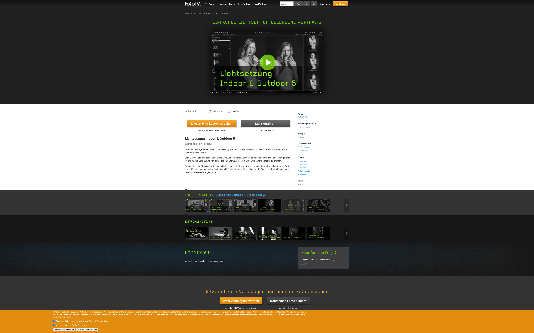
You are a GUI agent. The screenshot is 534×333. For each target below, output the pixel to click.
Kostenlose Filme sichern (288, 301)
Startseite (190, 13)
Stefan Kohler (303, 117)
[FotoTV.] (193, 4)
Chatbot (59, 325)
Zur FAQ (304, 264)
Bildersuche (307, 3)
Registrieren (340, 4)
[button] (267, 62)
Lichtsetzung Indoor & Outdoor (237, 195)
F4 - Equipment (303, 147)
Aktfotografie (302, 174)
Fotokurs (301, 137)
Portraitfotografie (304, 171)
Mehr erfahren (265, 123)
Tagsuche (314, 3)
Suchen (299, 3)
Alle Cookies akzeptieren (87, 330)
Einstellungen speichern (64, 330)
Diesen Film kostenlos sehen (211, 123)
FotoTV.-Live (244, 4)
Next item (346, 205)
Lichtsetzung (302, 161)
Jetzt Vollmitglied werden (241, 301)
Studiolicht (302, 168)
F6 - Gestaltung (303, 150)
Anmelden (325, 4)
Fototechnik (204, 13)
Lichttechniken (221, 13)
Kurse (232, 4)
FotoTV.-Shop (260, 4)
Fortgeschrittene (304, 127)
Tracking (59, 321)
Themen (222, 4)
